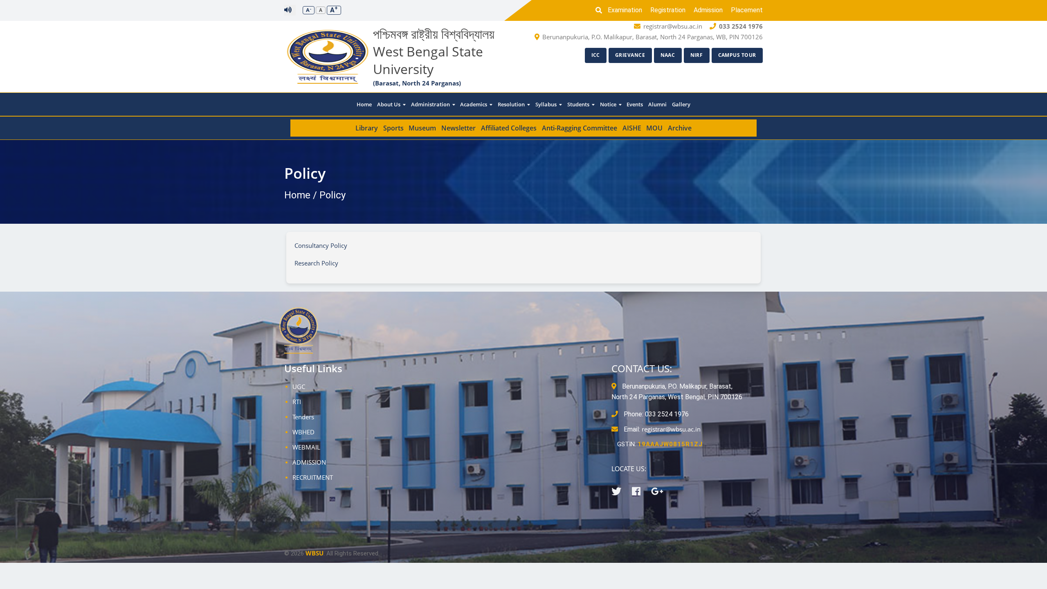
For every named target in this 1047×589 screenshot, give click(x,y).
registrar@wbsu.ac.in (671, 429)
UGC (298, 386)
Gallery (681, 104)
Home (364, 104)
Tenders (303, 417)
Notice (609, 104)
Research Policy (316, 263)
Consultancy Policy (320, 245)
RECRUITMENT (312, 477)
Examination (625, 10)
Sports (393, 128)
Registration (667, 10)
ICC (595, 55)
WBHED (303, 432)
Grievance (630, 55)
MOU (654, 128)
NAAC (668, 55)
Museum (422, 128)
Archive (680, 128)
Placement (747, 10)
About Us (389, 104)
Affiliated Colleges (509, 128)
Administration (431, 104)
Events (635, 104)
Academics (474, 104)
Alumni (657, 104)
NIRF (696, 55)
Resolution (512, 104)
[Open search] (601, 10)
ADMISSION (309, 462)
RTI (296, 402)
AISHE (631, 128)
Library (366, 128)
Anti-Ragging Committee (579, 128)
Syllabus (546, 104)
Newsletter (458, 128)
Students (579, 104)
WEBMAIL (306, 447)
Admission (708, 10)
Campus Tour (737, 55)
